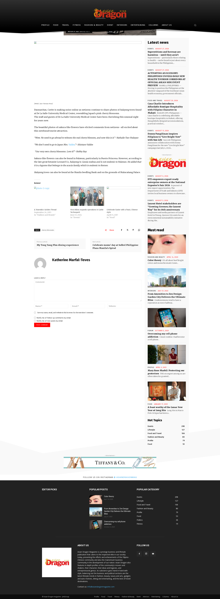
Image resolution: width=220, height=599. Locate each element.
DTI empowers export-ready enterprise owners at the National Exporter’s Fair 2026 (166, 182)
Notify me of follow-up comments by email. (54, 318)
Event (139, 597)
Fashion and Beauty (156, 257)
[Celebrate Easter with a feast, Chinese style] (123, 196)
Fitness (116, 597)
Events (151, 49)
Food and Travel (155, 100)
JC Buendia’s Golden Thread (45, 210)
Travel (110, 597)
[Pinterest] (133, 230)
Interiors (146, 597)
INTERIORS (152, 291)
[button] (195, 25)
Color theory (154, 260)
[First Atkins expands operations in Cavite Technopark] (87, 196)
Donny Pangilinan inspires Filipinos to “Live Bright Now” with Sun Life (164, 136)
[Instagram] (146, 553)
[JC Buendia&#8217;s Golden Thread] (51, 196)
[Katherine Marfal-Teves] (41, 264)
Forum (150, 330)
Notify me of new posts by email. (50, 321)
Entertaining (156, 597)
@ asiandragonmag (125, 477)
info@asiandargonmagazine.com (100, 586)
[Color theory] (167, 244)
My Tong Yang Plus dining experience (58, 245)
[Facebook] (121, 230)
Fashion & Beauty (128, 597)
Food (150, 404)
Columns (165, 597)
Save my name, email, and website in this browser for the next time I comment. (65, 313)
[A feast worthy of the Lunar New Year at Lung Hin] (167, 391)
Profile (151, 367)
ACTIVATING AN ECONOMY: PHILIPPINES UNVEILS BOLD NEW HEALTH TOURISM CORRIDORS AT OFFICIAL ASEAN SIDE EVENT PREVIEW (166, 79)
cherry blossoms (48, 230)
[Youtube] (153, 553)
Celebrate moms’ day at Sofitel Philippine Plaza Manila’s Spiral (115, 246)
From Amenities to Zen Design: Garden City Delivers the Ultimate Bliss (166, 297)
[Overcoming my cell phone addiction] (167, 317)
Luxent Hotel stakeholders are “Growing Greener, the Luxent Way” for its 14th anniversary (164, 206)
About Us (174, 597)
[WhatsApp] (139, 230)
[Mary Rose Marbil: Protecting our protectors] (167, 354)
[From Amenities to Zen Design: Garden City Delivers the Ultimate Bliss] (167, 277)
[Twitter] (127, 230)
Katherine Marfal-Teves (71, 260)
